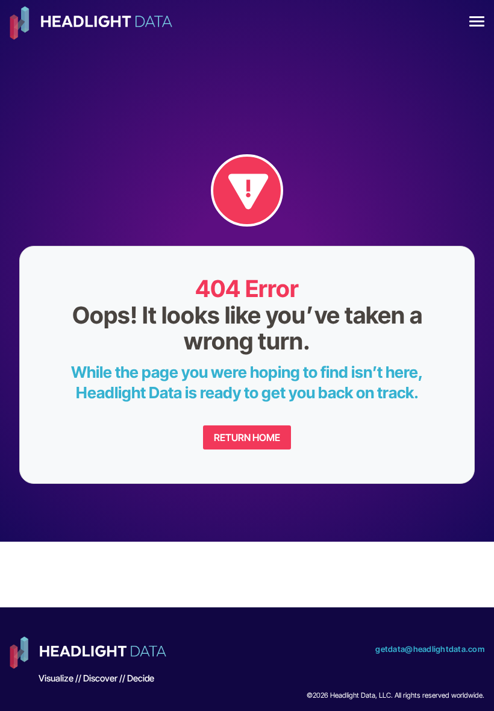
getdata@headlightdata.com (429, 649)
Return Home (247, 437)
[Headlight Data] (91, 24)
